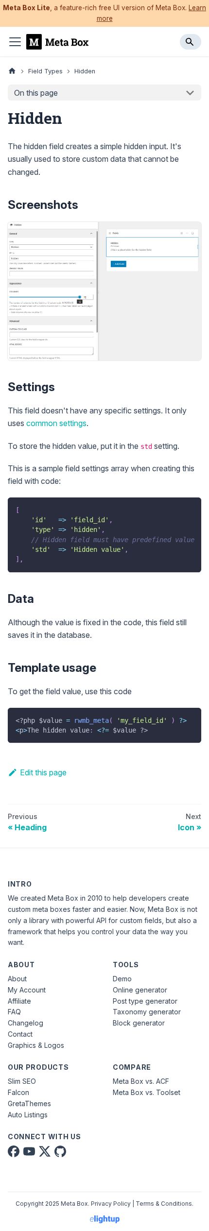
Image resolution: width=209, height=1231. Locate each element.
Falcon (18, 1092)
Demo (122, 979)
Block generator (139, 1023)
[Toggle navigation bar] (15, 41)
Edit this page (43, 772)
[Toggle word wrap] (171, 509)
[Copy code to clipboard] (189, 509)
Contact (20, 1034)
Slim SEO (22, 1081)
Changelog (25, 1023)
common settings (56, 423)
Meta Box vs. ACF (141, 1081)
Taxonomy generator (147, 1012)
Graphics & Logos (36, 1045)
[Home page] (12, 71)
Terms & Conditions (164, 1203)
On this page (36, 93)
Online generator (140, 990)
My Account (27, 990)
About (17, 979)
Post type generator (145, 1001)
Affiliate (19, 1001)
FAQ (14, 1012)
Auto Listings (28, 1115)
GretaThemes (29, 1103)
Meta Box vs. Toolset (146, 1092)
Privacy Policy (111, 1203)
